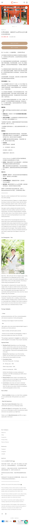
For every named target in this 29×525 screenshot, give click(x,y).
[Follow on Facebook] (2, 514)
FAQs (2, 435)
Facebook (3, 449)
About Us (3, 432)
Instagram (3, 451)
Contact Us (3, 437)
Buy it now (14, 47)
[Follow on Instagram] (5, 514)
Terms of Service (5, 442)
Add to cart (15, 43)
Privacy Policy (4, 439)
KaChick (3, 29)
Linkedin (3, 454)
